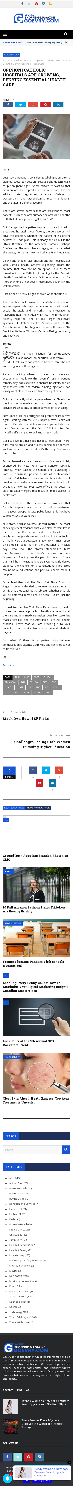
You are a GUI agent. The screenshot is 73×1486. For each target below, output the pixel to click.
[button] (36, 345)
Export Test (15, 1209)
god (53, 682)
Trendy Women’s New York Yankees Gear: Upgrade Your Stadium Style (45, 1402)
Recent (8, 1390)
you (48, 692)
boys (36, 677)
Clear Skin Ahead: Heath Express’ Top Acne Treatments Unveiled (36, 1100)
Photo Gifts (15, 1286)
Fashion (8, 871)
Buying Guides (17, 1193)
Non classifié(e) (18, 1276)
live (38, 687)
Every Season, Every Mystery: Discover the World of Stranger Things (42, 1424)
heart (20, 687)
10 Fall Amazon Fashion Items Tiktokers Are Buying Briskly (34, 909)
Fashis (13, 1219)
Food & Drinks (17, 1229)
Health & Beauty (11, 55)
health (8, 687)
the (16, 692)
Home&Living (16, 1255)
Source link (9, 665)
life (29, 687)
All (6, 820)
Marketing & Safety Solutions (25, 1260)
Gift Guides (15, 1234)
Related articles (14, 807)
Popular (23, 1390)
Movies (13, 1270)
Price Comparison (19, 1291)
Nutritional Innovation (21, 1281)
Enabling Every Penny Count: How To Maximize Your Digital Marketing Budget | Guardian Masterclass (35, 987)
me (46, 687)
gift (45, 682)
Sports (13, 1306)
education (10, 682)
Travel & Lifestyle (13, 923)
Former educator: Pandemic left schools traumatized (33, 964)
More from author (38, 807)
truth (26, 692)
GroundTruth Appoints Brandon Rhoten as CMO (35, 857)
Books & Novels (18, 1188)
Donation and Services (22, 1203)
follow (34, 682)
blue (26, 677)
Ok (26, 1480)
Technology (15, 1312)
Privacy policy (42, 1480)
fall (23, 682)
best (17, 677)
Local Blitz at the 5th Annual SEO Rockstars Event (28, 1043)
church (48, 677)
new (7, 692)
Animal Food (16, 1183)
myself (56, 687)
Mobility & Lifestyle (20, 1265)
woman (37, 692)
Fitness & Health (18, 1224)
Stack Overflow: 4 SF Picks (26, 718)
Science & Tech (17, 1296)
